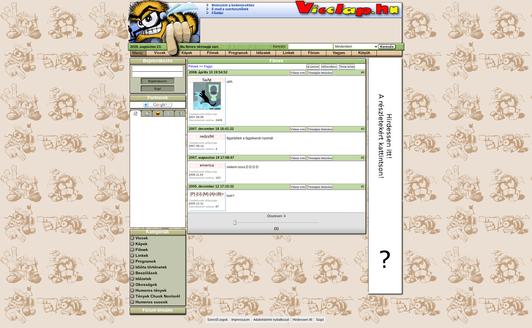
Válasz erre (298, 72)
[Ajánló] (169, 113)
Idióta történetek (151, 267)
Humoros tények (151, 290)
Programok (238, 53)
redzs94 (207, 136)
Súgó (157, 88)
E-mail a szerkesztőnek (230, 9)
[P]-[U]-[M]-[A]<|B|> (207, 194)
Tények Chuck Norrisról (157, 296)
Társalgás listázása (320, 72)
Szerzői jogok (217, 320)
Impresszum (240, 320)
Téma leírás (346, 66)
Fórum (313, 53)
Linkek (288, 53)
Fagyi (208, 66)
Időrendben (329, 66)
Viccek (159, 53)
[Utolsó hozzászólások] (135, 113)
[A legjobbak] (157, 113)
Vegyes (339, 53)
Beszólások (146, 273)
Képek (186, 53)
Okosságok (146, 284)
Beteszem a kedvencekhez (233, 5)
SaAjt (206, 80)
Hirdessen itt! (302, 320)
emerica (207, 165)
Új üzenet (313, 66)
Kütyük (364, 53)
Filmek (213, 53)
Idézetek (263, 53)
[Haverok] (180, 113)
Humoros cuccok (151, 302)
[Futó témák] (146, 113)
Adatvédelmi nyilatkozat (271, 320)
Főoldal (217, 13)
